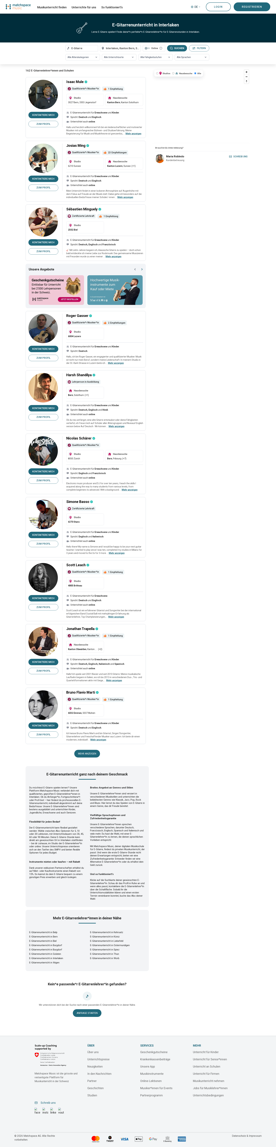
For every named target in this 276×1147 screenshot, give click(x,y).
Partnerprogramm (151, 1095)
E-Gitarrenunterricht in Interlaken (46, 958)
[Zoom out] (246, 76)
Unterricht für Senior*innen (210, 1059)
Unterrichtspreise (98, 1059)
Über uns (93, 1052)
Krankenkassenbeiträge (155, 1059)
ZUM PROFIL (43, 124)
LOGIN (218, 6)
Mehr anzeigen (87, 753)
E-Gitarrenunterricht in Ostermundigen (110, 945)
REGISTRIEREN (252, 6)
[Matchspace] (18, 6)
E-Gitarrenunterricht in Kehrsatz (106, 932)
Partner (92, 1080)
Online (154, 48)
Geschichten (95, 1088)
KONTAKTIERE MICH (43, 115)
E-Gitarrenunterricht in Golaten (45, 953)
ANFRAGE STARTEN (87, 1013)
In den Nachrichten (99, 1073)
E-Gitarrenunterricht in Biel (43, 941)
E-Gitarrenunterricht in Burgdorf (45, 945)
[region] (201, 105)
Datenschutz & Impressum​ (247, 1135)
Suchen (179, 48)
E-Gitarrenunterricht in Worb (104, 958)
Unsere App (147, 1066)
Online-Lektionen (151, 1080)
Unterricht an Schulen (206, 1066)
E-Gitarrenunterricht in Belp (43, 932)
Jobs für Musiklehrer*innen (210, 1088)
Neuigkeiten (95, 1066)
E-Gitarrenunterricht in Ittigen (44, 962)
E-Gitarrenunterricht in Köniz (105, 936)
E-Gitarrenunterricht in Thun (104, 953)
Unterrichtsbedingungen (208, 1095)
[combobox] (81, 48)
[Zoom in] (246, 72)
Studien (92, 1095)
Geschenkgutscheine (154, 1052)
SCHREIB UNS (240, 156)
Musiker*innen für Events (156, 1088)
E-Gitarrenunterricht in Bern (43, 936)
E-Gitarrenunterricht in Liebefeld (106, 941)
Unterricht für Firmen (206, 1073)
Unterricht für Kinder (206, 1052)
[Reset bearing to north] (246, 81)
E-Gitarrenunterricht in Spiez (104, 949)
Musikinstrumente (152, 1073)
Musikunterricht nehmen (208, 1080)
